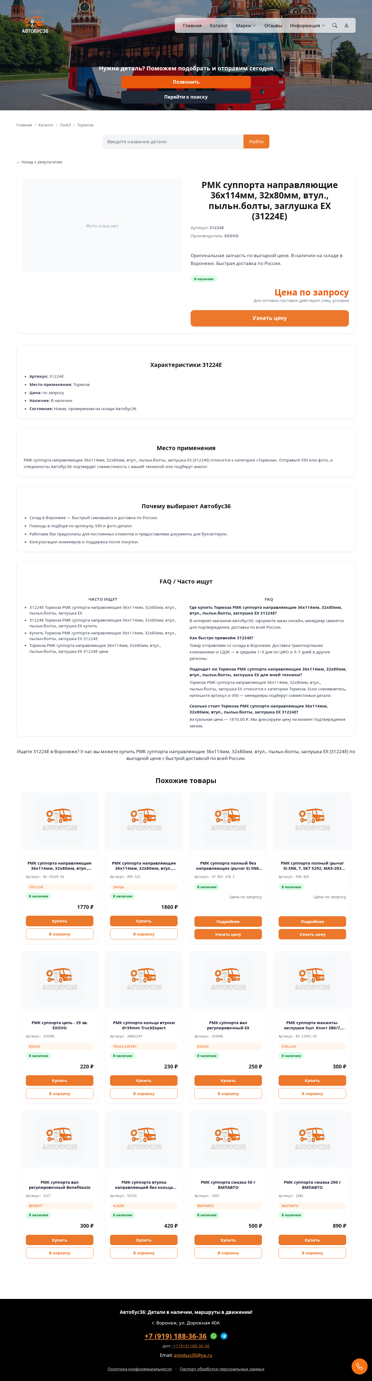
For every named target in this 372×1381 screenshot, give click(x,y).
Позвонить (186, 82)
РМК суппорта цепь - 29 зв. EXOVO (60, 1025)
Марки (243, 25)
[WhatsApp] (213, 1336)
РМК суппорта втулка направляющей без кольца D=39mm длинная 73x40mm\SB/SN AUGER (144, 1189)
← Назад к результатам (39, 161)
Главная (192, 25)
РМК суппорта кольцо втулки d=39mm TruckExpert (144, 1025)
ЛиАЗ (65, 124)
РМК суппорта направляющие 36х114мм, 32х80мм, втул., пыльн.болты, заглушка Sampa (144, 868)
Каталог (219, 25)
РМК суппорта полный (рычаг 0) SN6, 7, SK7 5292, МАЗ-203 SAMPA (312, 868)
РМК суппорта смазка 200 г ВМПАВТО (312, 1184)
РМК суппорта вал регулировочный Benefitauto (59, 1184)
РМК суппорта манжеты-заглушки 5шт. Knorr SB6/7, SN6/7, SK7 (312, 1027)
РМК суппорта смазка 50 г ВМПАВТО (228, 1184)
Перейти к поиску (186, 97)
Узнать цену (270, 318)
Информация (305, 25)
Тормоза (85, 124)
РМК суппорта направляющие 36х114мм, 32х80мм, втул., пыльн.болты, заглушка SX (60, 868)
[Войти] (346, 25)
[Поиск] (335, 25)
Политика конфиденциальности (140, 1368)
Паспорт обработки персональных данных (222, 1368)
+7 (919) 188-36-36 (176, 1336)
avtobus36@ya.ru (193, 1355)
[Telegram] (224, 1336)
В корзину (59, 934)
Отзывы (273, 25)
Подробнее (228, 921)
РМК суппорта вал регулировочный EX (228, 1025)
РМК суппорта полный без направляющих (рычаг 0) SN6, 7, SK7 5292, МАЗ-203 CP (228, 868)
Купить (59, 921)
